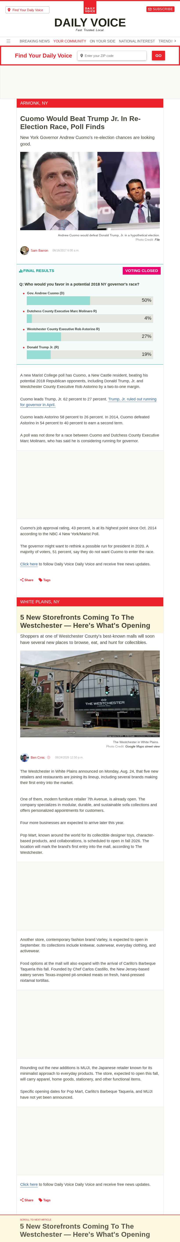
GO (158, 55)
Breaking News (35, 41)
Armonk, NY (34, 103)
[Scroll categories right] (175, 40)
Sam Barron (39, 250)
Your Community (69, 41)
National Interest (137, 41)
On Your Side (102, 41)
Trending (167, 41)
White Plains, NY (39, 601)
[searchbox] (31, 10)
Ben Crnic (38, 757)
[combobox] (27, 9)
